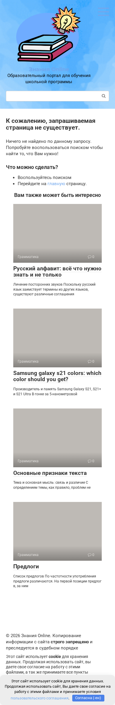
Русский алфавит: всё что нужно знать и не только (57, 271)
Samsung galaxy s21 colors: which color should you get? (57, 376)
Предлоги (26, 566)
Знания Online (49, 69)
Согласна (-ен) (88, 698)
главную (56, 183)
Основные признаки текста (50, 473)
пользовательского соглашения (39, 698)
